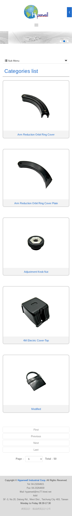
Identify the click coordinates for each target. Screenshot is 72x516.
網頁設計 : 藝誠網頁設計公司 (36, 508)
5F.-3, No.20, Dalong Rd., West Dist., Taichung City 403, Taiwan (35, 499)
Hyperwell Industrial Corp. (36, 12)
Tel (28, 484)
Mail (22, 491)
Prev (10, 43)
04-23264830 (37, 488)
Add (35, 495)
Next (62, 43)
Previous (36, 436)
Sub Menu (13, 60)
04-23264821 (37, 484)
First (36, 429)
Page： (20, 458)
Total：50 (50, 458)
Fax (29, 488)
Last (36, 449)
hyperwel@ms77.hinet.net (38, 491)
